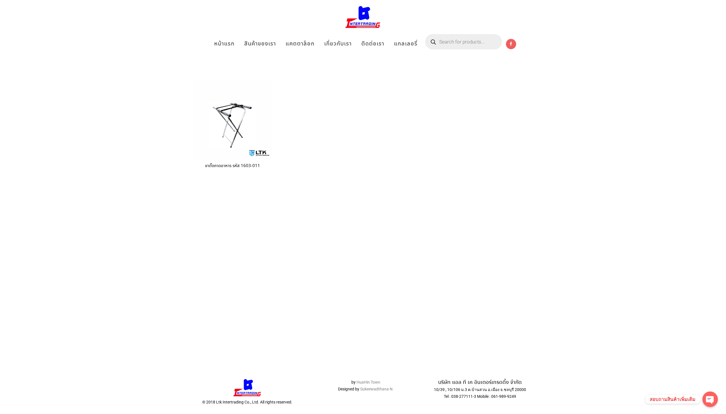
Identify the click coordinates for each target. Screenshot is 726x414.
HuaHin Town (368, 382)
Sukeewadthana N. (376, 389)
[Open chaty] (710, 399)
